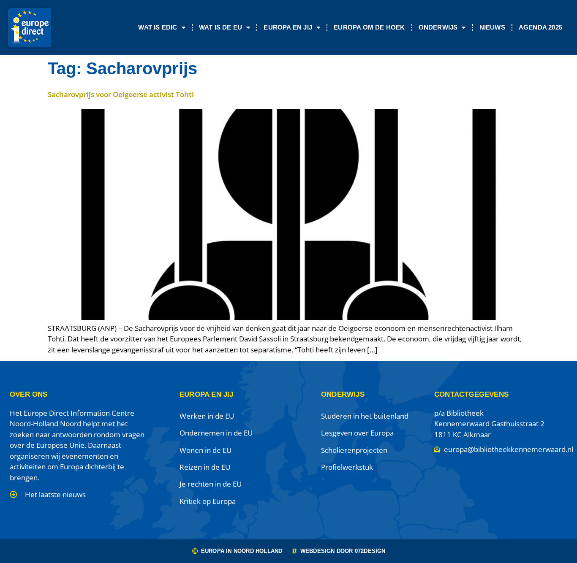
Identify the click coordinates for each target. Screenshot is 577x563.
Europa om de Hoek (369, 27)
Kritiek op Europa (208, 501)
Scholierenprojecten (354, 450)
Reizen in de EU (205, 467)
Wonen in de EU (205, 450)
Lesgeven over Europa (357, 433)
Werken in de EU (207, 416)
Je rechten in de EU (211, 484)
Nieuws (492, 27)
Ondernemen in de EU (216, 433)
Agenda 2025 (540, 27)
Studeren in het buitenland (364, 416)
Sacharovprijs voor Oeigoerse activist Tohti (121, 94)
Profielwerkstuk (347, 467)
